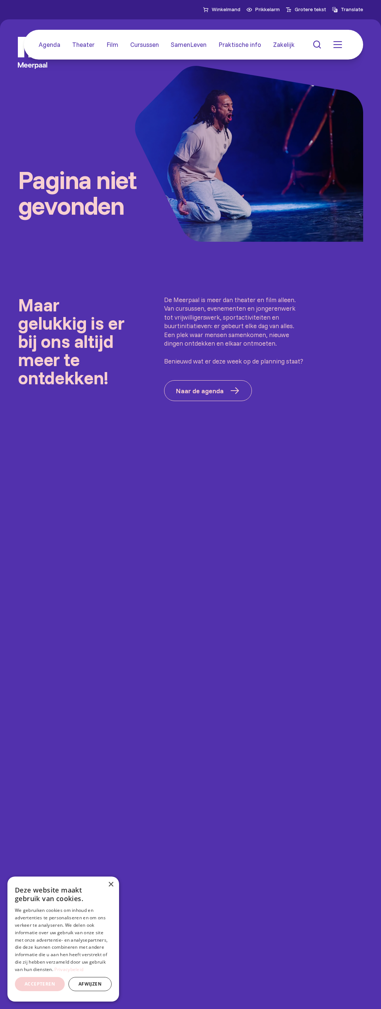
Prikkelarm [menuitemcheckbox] (267, 9)
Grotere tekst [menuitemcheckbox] (310, 9)
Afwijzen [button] (90, 984)
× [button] (110, 884)
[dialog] (63, 939)
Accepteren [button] (40, 984)
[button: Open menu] (337, 44)
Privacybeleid (68, 969)
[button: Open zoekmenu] (317, 44)
